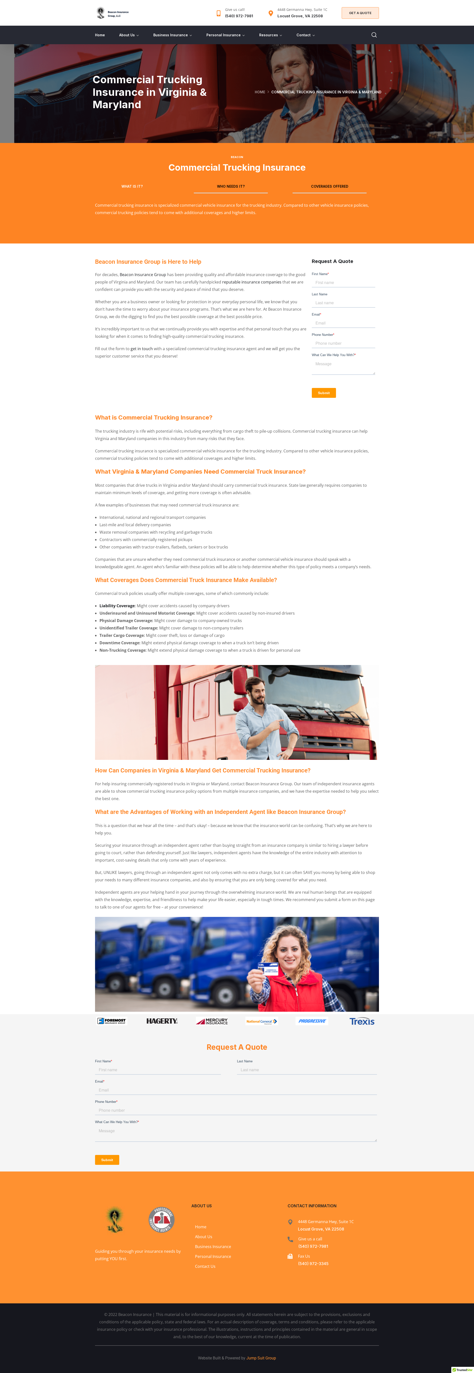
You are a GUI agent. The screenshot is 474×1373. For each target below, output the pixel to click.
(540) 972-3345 (313, 1263)
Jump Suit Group (261, 1358)
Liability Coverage (117, 605)
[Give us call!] (218, 13)
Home (100, 35)
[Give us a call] (290, 1239)
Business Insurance (170, 35)
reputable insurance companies (251, 282)
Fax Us (304, 1256)
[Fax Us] (290, 1256)
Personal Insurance (223, 35)
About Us (127, 35)
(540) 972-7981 (313, 1246)
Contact (303, 35)
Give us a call (310, 1239)
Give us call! (235, 9)
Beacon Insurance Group (143, 274)
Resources (268, 35)
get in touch (142, 348)
